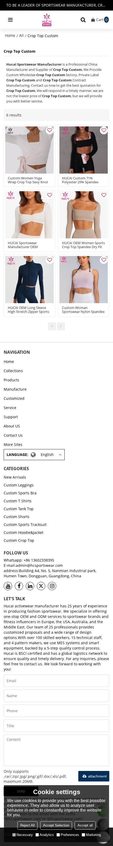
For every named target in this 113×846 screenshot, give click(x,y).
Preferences (70, 835)
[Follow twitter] (41, 586)
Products (11, 379)
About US (12, 426)
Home (10, 35)
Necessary (25, 835)
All (21, 35)
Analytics (47, 835)
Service (10, 407)
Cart (101, 19)
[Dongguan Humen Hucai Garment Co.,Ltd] (47, 19)
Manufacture (15, 389)
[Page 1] (52, 326)
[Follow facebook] (19, 586)
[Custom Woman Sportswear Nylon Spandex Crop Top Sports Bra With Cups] (83, 279)
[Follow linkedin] (30, 586)
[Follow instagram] (52, 586)
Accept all (85, 825)
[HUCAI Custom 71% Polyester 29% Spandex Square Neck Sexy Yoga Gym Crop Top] (83, 150)
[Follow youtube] (8, 586)
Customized (14, 398)
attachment (97, 776)
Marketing (93, 835)
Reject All (27, 825)
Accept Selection (56, 825)
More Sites (13, 444)
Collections (13, 370)
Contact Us (13, 435)
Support (11, 416)
